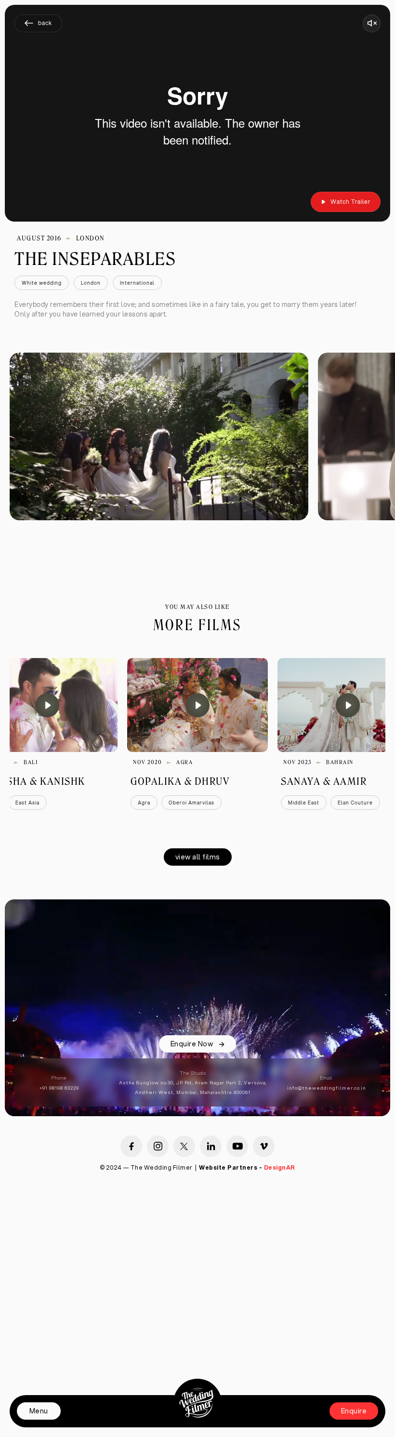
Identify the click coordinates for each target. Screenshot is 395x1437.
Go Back (38, 23)
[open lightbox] (159, 436)
